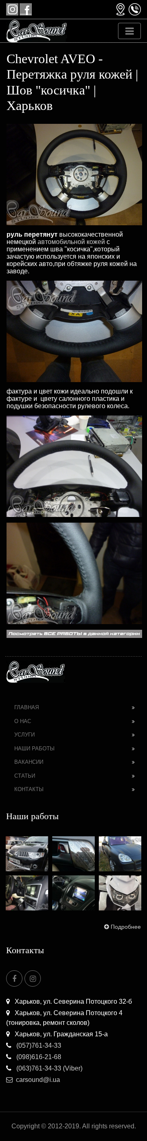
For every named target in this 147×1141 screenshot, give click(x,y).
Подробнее (126, 926)
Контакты (29, 789)
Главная (26, 707)
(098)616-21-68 (38, 1056)
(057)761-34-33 (38, 1045)
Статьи (24, 776)
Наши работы (34, 748)
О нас (22, 721)
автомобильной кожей (71, 241)
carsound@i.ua (38, 1079)
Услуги (24, 735)
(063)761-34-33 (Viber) (48, 1068)
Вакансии (28, 762)
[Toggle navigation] (129, 31)
